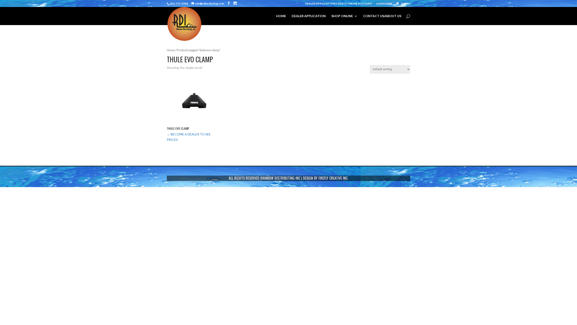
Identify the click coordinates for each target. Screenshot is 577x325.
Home (171, 50)
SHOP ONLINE (342, 16)
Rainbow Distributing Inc (280, 178)
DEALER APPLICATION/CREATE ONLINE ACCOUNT (338, 3)
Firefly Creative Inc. (333, 178)
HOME (281, 16)
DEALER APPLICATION (309, 16)
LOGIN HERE (384, 3)
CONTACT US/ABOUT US (382, 16)
